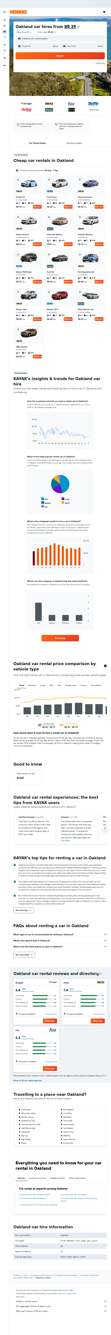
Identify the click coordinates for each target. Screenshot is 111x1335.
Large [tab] (42, 685)
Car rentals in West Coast (22, 1278)
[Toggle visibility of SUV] (44, 498)
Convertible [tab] (96, 685)
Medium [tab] (32, 685)
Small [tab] (21, 685)
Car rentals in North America (40, 1275)
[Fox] (53, 1030)
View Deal (37, 207)
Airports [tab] (21, 1178)
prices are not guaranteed (67, 1293)
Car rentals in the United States (65, 1275)
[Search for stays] (4, 26)
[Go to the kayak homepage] (18, 12)
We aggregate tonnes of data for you (33, 1306)
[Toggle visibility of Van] (44, 506)
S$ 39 (70, 26)
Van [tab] (59, 685)
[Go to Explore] (4, 45)
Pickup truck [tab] (70, 685)
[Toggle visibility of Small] (65, 502)
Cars (25, 1275)
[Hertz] (101, 982)
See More (65, 840)
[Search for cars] (4, 31)
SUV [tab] (51, 685)
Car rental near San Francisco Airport (34, 1194)
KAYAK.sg (16, 1275)
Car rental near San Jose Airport (74, 1194)
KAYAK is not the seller (26, 1301)
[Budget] (53, 982)
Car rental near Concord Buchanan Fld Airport (38, 1205)
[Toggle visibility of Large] (65, 498)
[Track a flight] (4, 50)
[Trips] (4, 58)
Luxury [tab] (83, 685)
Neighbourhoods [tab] (57, 1178)
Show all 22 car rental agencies (27, 1080)
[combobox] (24, 32)
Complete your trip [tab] (37, 1178)
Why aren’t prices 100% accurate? (32, 1311)
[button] (5, 12)
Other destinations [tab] (77, 1178)
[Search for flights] (4, 20)
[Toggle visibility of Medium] (46, 502)
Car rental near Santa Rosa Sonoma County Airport (79, 1199)
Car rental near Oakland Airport (32, 1198)
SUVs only (100, 63)
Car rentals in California (88, 1275)
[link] (60, 638)
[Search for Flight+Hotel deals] (4, 37)
